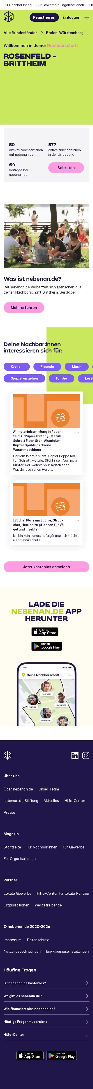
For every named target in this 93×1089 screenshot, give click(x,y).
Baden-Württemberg (65, 32)
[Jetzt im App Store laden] (46, 631)
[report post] (77, 432)
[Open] (86, 17)
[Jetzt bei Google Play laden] (46, 646)
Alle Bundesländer (20, 32)
